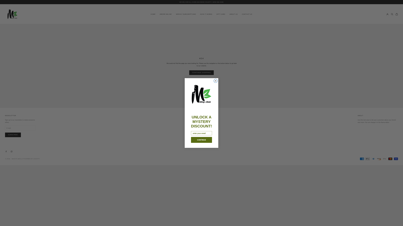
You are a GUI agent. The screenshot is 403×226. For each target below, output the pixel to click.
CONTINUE (201, 140)
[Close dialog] (215, 81)
